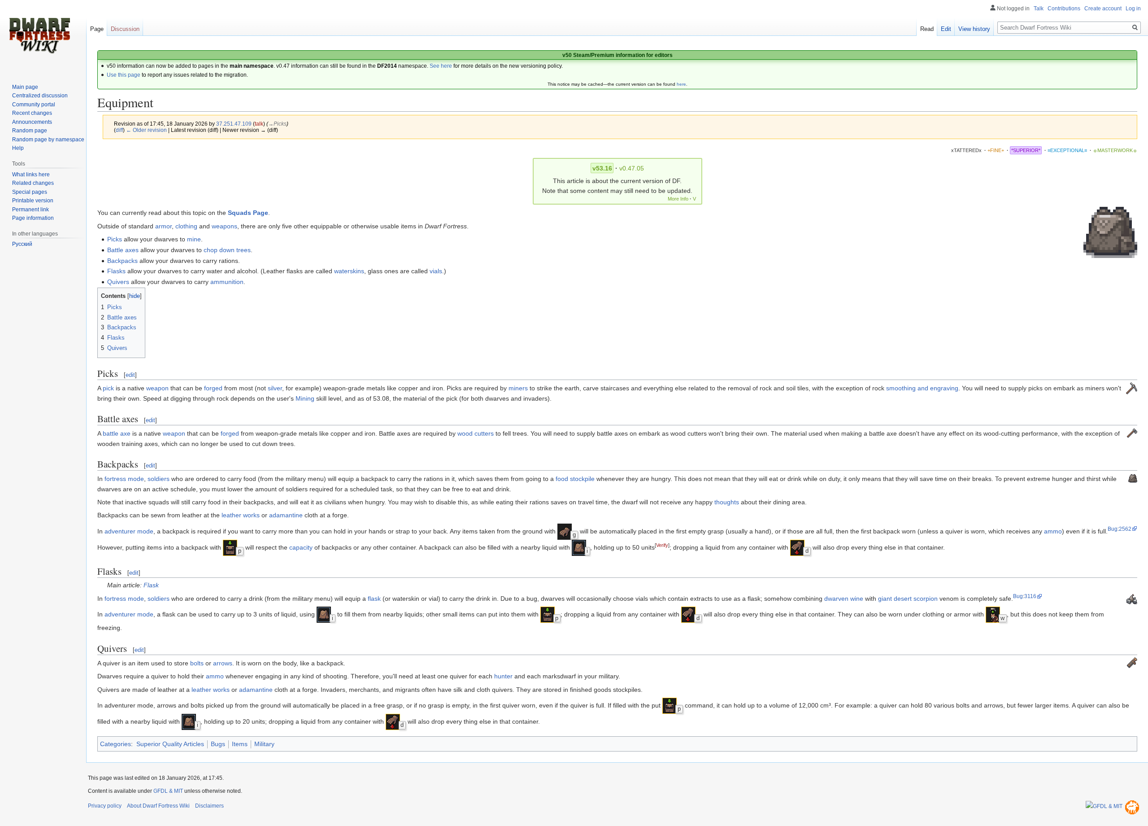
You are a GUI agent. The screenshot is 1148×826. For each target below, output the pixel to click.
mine (194, 239)
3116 (1030, 596)
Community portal (33, 104)
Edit (946, 29)
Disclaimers (209, 806)
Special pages (29, 192)
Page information (33, 218)
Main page (25, 87)
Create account (1103, 8)
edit (130, 374)
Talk (1039, 8)
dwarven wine (843, 598)
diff (119, 130)
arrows (222, 663)
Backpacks (122, 260)
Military (264, 743)
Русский (22, 244)
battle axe (116, 433)
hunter (503, 676)
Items (240, 743)
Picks (114, 239)
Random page (29, 130)
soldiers (159, 478)
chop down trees (227, 249)
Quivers (118, 281)
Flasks (116, 271)
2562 (1125, 529)
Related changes (33, 183)
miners (518, 388)
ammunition (227, 281)
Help (18, 148)
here (681, 84)
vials (436, 271)
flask (374, 598)
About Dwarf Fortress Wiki (158, 806)
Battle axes (123, 249)
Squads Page (248, 212)
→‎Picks (277, 124)
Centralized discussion (40, 95)
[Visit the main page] (39, 36)
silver (275, 388)
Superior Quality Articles (170, 743)
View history (974, 29)
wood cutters (475, 433)
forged (213, 388)
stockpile (582, 478)
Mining (305, 398)
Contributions (1064, 8)
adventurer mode (128, 531)
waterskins (349, 271)
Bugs (218, 743)
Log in (1133, 8)
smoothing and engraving (922, 388)
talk (259, 124)
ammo (1053, 531)
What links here (31, 174)
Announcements (32, 122)
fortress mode (124, 478)
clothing (186, 226)
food (562, 478)
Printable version (32, 200)
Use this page (123, 75)
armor (163, 226)
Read (927, 29)
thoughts (726, 502)
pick (108, 388)
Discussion (125, 29)
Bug (1113, 529)
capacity (301, 547)
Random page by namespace (48, 139)
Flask (151, 585)
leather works (241, 515)
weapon (157, 388)
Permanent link (30, 209)
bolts (197, 663)
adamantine (286, 515)
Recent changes (32, 113)
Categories (115, 743)
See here (441, 66)
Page (97, 29)
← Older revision (146, 130)
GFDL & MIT (168, 791)
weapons (224, 226)
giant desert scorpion (908, 598)
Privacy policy (105, 806)
